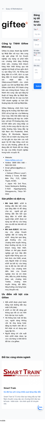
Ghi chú (36, 66)
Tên (36, 29)
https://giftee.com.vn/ (13, 160)
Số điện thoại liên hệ (37, 53)
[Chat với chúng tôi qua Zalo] (40, 407)
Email (36, 40)
